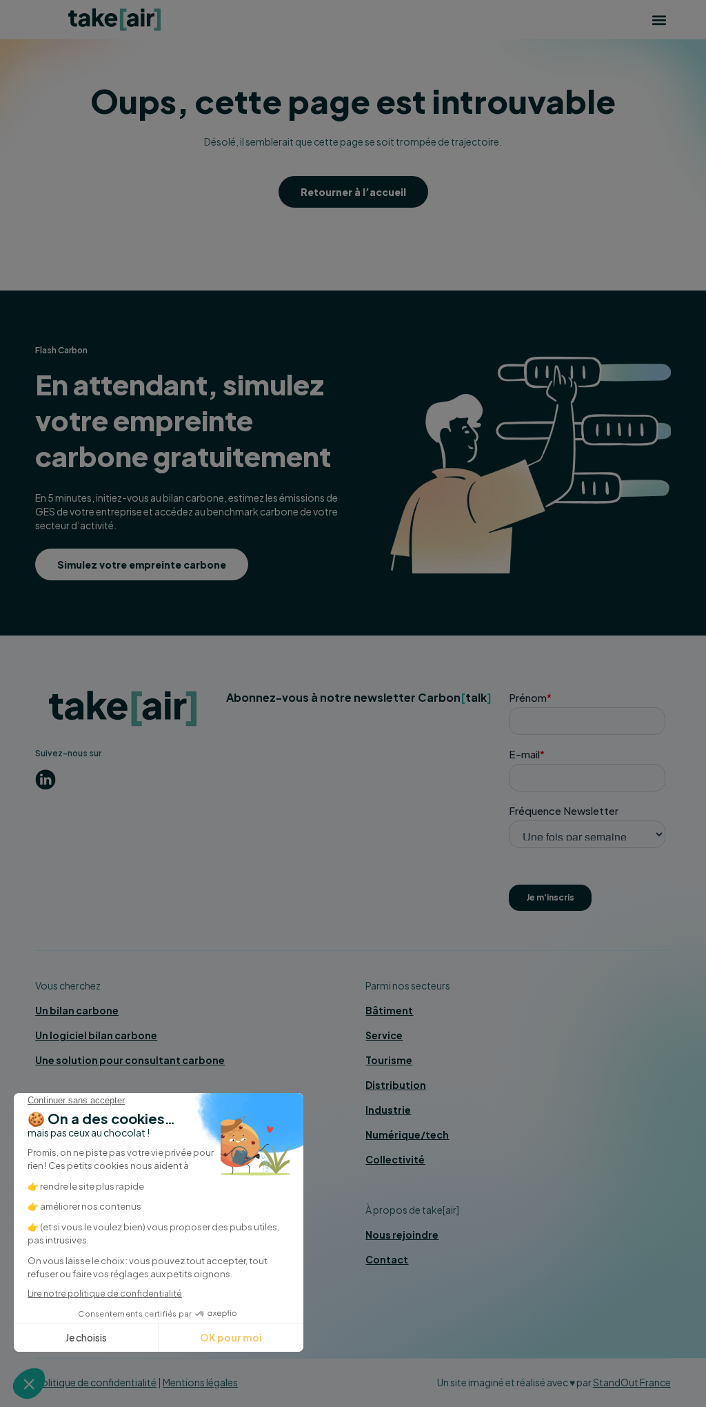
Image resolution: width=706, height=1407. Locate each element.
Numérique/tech (407, 1134)
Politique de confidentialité (96, 1382)
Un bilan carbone (77, 1010)
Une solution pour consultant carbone (130, 1060)
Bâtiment (389, 1010)
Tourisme (388, 1060)
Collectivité (395, 1159)
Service (384, 1035)
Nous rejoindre (401, 1234)
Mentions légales (200, 1382)
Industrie (388, 1109)
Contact (386, 1259)
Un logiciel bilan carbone (96, 1035)
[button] (659, 19)
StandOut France (632, 1382)
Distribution (395, 1085)
